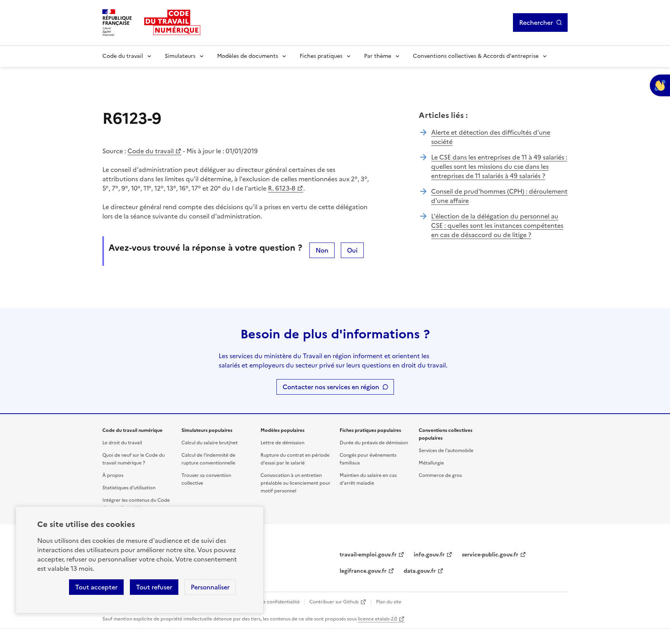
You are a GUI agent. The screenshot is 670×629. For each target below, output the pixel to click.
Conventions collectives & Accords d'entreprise (476, 56)
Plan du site (388, 601)
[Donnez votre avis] (660, 85)
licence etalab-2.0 (377, 618)
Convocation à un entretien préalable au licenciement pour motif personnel (295, 483)
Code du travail (122, 56)
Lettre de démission (282, 442)
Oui (352, 250)
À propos (112, 475)
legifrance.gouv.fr (363, 571)
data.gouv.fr (420, 571)
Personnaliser (210, 587)
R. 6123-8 (281, 188)
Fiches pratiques (321, 56)
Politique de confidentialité (269, 601)
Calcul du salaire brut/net (209, 442)
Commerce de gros (440, 475)
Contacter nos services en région (331, 387)
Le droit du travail (122, 442)
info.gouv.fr (429, 555)
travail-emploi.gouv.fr (368, 555)
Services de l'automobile (446, 450)
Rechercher (536, 22)
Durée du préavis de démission (374, 442)
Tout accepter (96, 587)
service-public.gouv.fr (490, 555)
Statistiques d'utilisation (128, 487)
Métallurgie (431, 462)
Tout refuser (154, 587)
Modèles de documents (247, 56)
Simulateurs (180, 56)
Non (322, 250)
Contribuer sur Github (334, 601)
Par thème (377, 56)
